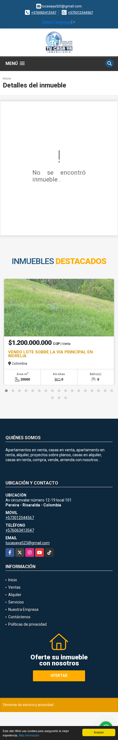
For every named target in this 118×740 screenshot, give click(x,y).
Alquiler (14, 594)
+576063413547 (43, 12)
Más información (29, 735)
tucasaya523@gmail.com (27, 543)
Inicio (7, 78)
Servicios (16, 602)
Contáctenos (19, 617)
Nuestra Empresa (23, 609)
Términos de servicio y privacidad (28, 705)
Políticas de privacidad (27, 624)
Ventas (14, 587)
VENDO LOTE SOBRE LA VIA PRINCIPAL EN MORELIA (50, 354)
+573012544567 (80, 12)
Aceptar (99, 732)
